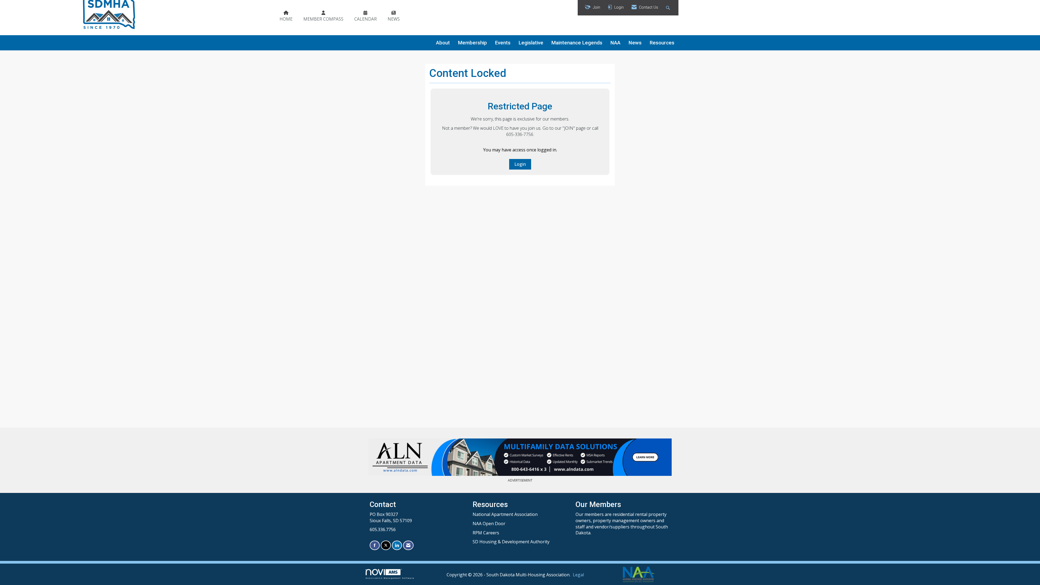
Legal (578, 575)
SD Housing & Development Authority (511, 542)
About (443, 43)
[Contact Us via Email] (408, 545)
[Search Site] (668, 8)
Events (503, 43)
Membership (472, 43)
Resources (662, 43)
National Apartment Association (505, 514)
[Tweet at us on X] (386, 545)
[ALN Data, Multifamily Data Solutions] (520, 457)
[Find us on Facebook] (375, 545)
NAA (615, 43)
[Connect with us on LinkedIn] (397, 545)
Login (520, 164)
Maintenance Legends (576, 43)
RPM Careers (486, 533)
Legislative (531, 43)
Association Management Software (390, 578)
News (635, 43)
